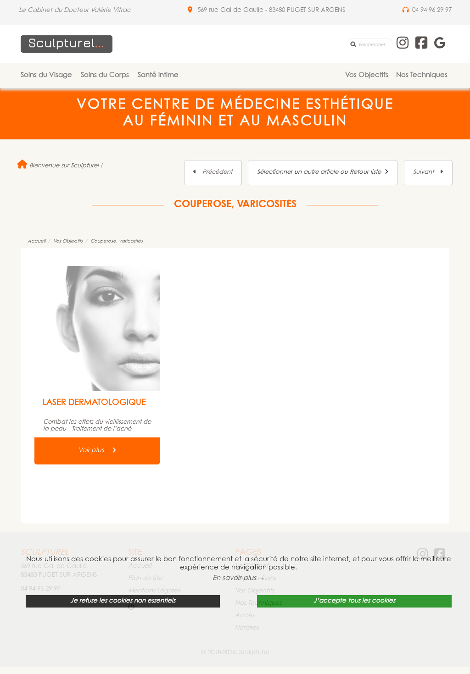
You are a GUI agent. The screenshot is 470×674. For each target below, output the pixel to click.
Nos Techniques (422, 75)
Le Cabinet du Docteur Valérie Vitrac (75, 10)
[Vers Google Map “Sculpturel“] (190, 10)
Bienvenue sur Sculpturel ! (65, 166)
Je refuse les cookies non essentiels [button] (122, 601)
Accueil (36, 241)
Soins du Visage (46, 75)
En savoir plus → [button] (239, 578)
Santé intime (158, 75)
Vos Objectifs (366, 75)
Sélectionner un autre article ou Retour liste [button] (321, 172)
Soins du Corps (105, 75)
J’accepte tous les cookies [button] (354, 601)
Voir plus (92, 450)
